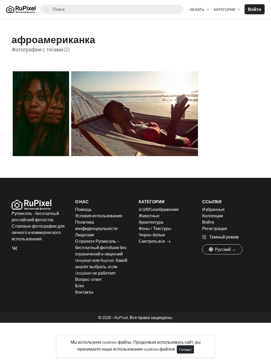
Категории (225, 9)
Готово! (185, 349)
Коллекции (212, 215)
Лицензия (84, 234)
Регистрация (214, 228)
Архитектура (151, 221)
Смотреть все (152, 241)
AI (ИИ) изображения (159, 209)
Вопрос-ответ (88, 279)
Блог (79, 285)
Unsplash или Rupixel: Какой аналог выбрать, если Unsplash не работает (101, 266)
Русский (223, 249)
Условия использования (98, 215)
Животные (149, 215)
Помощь (83, 209)
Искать (197, 9)
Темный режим (224, 236)
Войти (208, 221)
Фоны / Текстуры (155, 228)
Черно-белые (152, 234)
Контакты (84, 291)
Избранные (213, 209)
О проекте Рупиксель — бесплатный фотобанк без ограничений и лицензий (100, 247)
